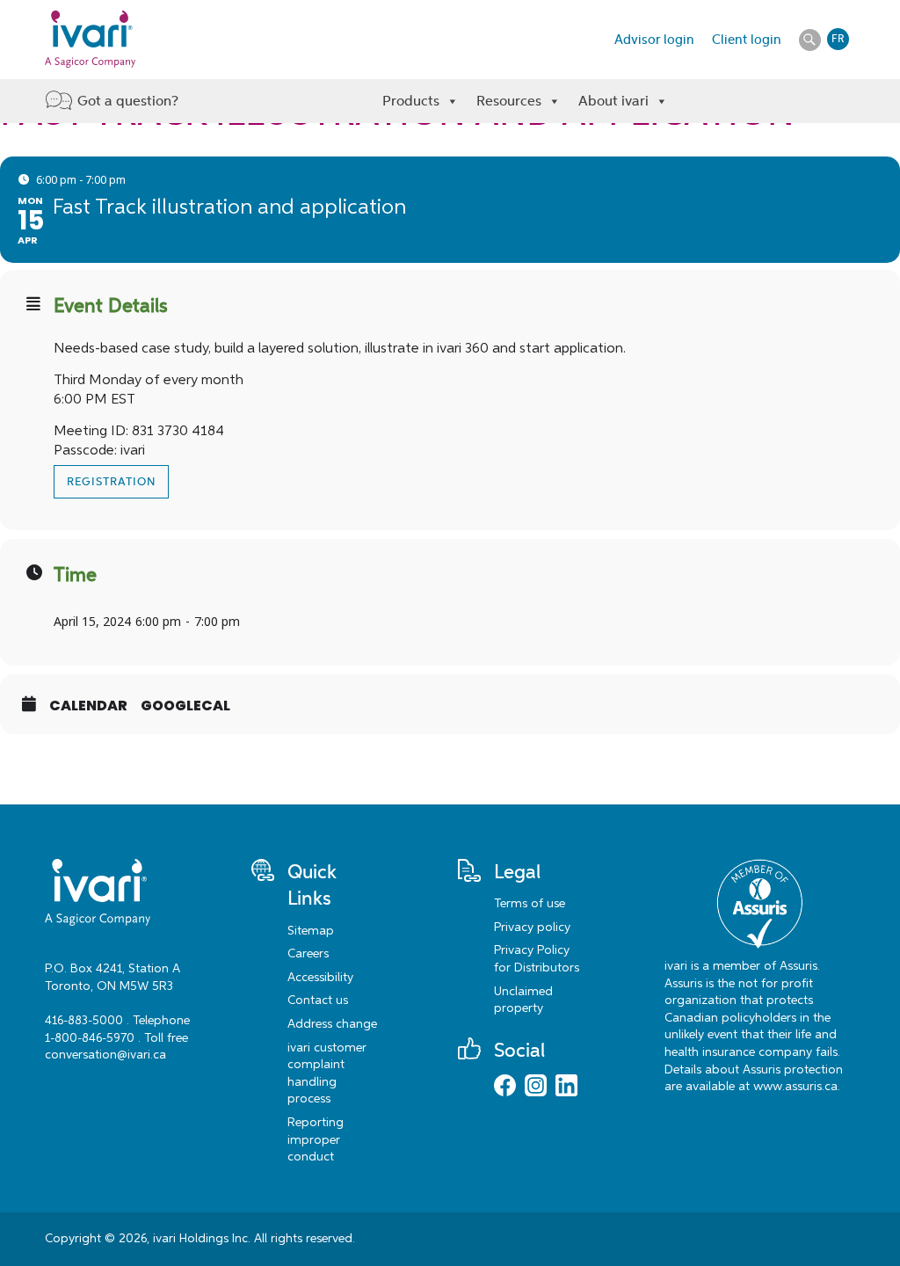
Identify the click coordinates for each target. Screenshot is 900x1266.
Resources (508, 100)
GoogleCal (185, 706)
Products (410, 100)
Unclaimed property (523, 1000)
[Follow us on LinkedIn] (566, 1087)
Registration (111, 482)
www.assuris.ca (795, 1086)
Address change (332, 1024)
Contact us (317, 1000)
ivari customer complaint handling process (327, 1074)
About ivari (613, 100)
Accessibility (320, 977)
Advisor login (654, 39)
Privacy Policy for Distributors (536, 959)
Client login (746, 39)
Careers (308, 954)
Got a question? (127, 100)
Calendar (88, 706)
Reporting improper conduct (315, 1140)
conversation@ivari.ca (105, 1055)
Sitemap (310, 931)
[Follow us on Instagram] (536, 1087)
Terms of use (529, 904)
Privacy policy (532, 927)
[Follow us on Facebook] (505, 1087)
